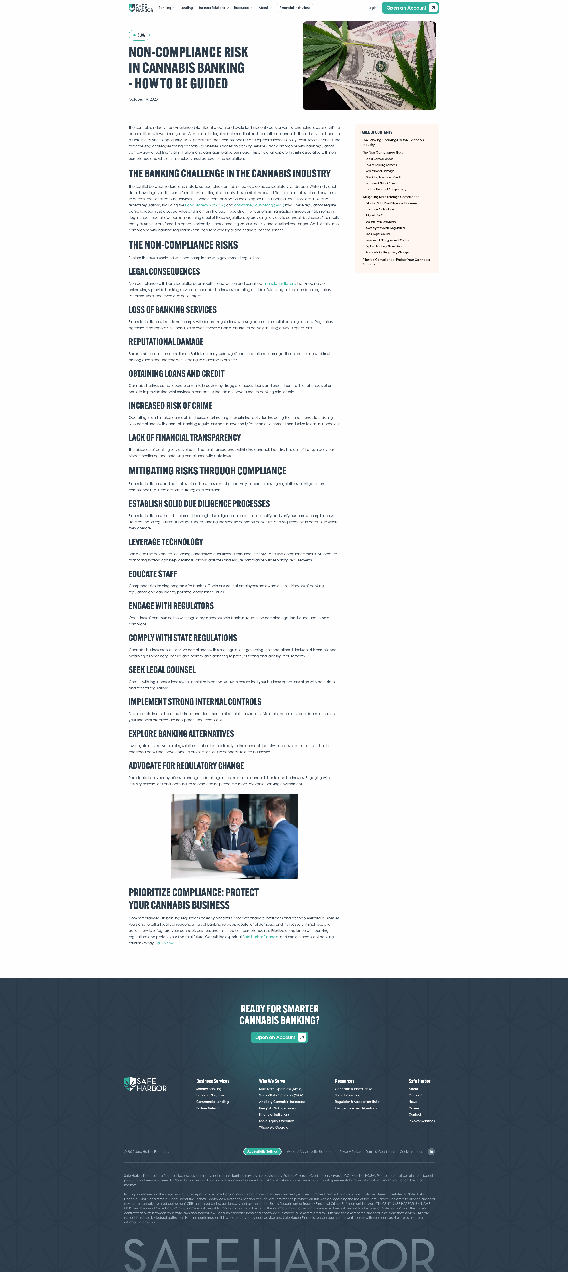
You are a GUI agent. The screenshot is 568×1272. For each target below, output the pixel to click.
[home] (141, 8)
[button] (167, 8)
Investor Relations (422, 1121)
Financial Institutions (274, 1115)
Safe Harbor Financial (261, 937)
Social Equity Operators (276, 1121)
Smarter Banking (208, 1089)
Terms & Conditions (380, 1151)
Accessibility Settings (262, 1151)
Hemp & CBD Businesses (277, 1108)
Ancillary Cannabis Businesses (282, 1102)
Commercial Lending (212, 1102)
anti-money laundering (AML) (259, 205)
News (413, 1102)
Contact (415, 1115)
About (413, 1089)
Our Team (416, 1095)
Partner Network (208, 1108)
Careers (414, 1108)
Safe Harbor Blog (347, 1095)
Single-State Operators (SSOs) (281, 1095)
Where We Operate (273, 1127)
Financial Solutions (210, 1095)
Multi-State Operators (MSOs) (281, 1089)
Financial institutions (279, 283)
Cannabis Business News (353, 1089)
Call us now (164, 943)
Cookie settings (411, 1151)
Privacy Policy (350, 1151)
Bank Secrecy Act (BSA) (205, 205)
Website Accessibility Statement (311, 1151)
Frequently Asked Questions (356, 1108)
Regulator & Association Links (357, 1102)
